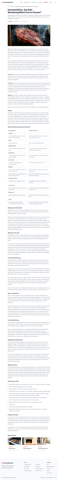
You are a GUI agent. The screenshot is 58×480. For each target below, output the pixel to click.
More (51, 2)
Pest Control (34, 2)
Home (21, 2)
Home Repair (40, 2)
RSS (56, 477)
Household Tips (38, 470)
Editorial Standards (50, 466)
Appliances (46, 2)
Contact (48, 468)
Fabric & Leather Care (40, 468)
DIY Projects (26, 468)
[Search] (55, 2)
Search (48, 470)
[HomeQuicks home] (7, 2)
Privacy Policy (49, 472)
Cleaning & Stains (27, 2)
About (48, 464)
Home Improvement (28, 470)
